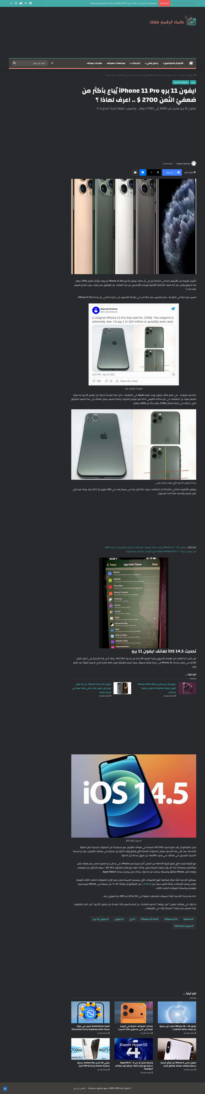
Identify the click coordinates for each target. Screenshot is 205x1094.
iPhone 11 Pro (148, 919)
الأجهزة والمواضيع (174, 63)
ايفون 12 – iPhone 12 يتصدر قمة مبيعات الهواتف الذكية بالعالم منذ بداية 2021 (145, 547)
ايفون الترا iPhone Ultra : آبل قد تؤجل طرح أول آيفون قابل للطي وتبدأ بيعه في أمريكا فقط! (91, 688)
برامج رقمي (152, 63)
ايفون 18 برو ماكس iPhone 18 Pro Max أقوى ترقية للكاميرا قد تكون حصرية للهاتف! (157, 688)
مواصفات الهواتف (116, 63)
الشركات (135, 63)
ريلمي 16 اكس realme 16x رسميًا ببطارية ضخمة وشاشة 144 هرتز (93, 1064)
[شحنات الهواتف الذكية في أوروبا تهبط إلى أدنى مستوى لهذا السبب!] (134, 1012)
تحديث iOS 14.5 (183, 926)
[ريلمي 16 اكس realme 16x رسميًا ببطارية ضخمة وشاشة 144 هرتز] (90, 1049)
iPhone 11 (170, 919)
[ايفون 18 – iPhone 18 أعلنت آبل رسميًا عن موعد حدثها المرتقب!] (177, 1012)
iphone (188, 919)
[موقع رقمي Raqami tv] (173, 19)
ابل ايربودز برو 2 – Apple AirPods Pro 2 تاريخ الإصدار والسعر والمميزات (161, 551)
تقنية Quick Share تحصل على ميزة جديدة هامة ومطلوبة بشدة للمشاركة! (90, 1027)
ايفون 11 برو (100, 919)
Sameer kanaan (183, 163)
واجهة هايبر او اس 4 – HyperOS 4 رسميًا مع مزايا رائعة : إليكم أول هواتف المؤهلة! (134, 1066)
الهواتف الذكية (181, 82)
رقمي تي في (79, 1088)
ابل (174, 75)
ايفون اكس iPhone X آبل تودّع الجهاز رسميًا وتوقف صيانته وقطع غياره (178, 1064)
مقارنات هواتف (94, 63)
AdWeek (146, 884)
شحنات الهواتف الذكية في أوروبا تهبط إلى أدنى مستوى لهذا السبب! (135, 1027)
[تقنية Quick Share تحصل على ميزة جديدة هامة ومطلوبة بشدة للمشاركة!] (90, 1012)
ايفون (118, 919)
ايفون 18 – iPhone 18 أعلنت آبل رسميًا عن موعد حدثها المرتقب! (178, 1027)
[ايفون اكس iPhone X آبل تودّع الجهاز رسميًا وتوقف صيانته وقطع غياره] (177, 1049)
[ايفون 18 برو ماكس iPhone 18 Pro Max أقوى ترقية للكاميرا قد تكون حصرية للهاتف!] (187, 688)
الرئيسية (190, 75)
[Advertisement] (70, 32)
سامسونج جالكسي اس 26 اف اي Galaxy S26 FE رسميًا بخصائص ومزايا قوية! (123, 3)
